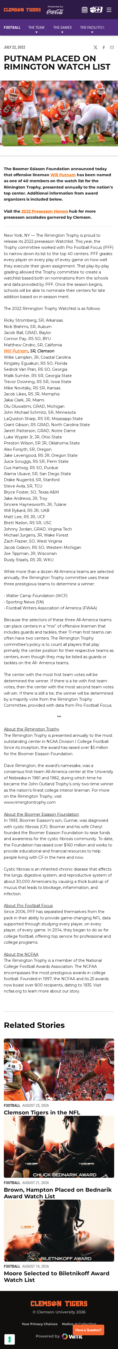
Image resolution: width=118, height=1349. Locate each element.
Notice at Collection (79, 1324)
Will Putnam (63, 174)
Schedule (84, 9)
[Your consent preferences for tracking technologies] (9, 1339)
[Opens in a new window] (96, 9)
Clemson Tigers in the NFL (42, 1112)
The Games (62, 27)
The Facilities (92, 27)
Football (12, 1105)
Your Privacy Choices (39, 1324)
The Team (36, 27)
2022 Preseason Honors (44, 211)
